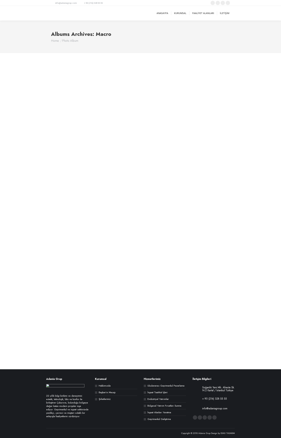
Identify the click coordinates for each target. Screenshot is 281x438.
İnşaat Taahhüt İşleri (157, 392)
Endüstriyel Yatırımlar (158, 399)
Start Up (61, 222)
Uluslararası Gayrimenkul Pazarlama (165, 386)
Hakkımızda (105, 386)
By (78, 146)
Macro (58, 146)
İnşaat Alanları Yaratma (159, 412)
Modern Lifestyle (68, 135)
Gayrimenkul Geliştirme (159, 419)
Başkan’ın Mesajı (107, 392)
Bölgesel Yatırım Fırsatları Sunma (164, 406)
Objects (65, 146)
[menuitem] (162, 13)
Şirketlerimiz (105, 399)
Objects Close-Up (68, 341)
